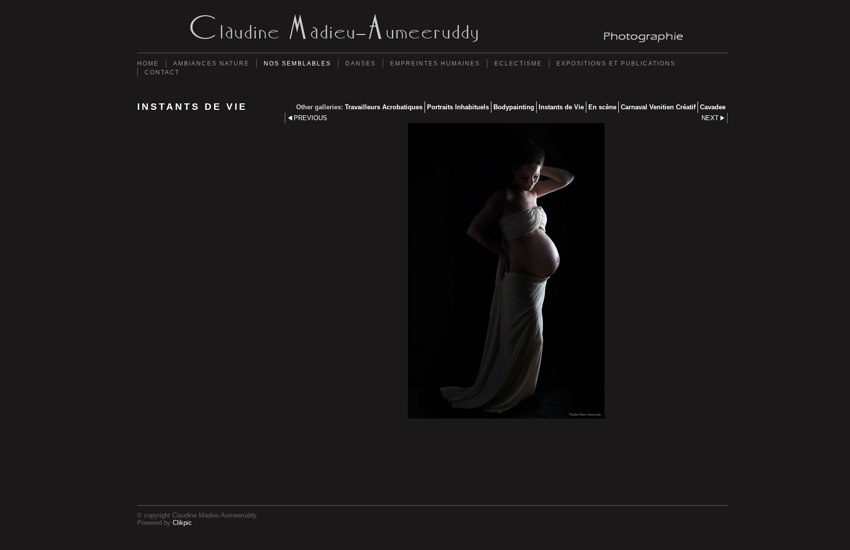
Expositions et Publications (615, 63)
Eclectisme (518, 63)
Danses (360, 63)
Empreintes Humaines (435, 63)
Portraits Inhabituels (458, 107)
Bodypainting (513, 107)
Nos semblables (297, 63)
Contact (162, 72)
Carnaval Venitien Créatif (658, 107)
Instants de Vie (561, 107)
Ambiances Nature (211, 63)
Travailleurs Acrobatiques (384, 107)
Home (148, 63)
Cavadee (713, 107)
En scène (602, 107)
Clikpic (182, 522)
